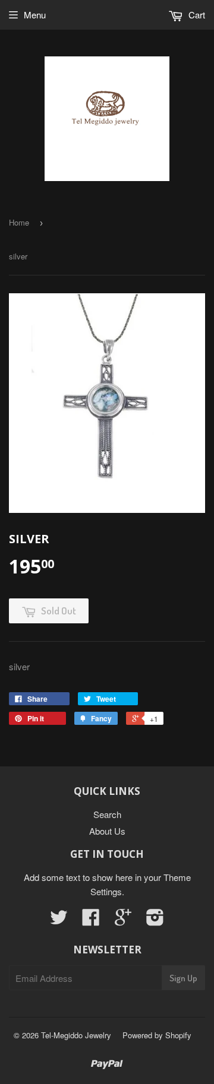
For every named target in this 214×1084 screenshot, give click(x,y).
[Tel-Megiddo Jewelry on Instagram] (155, 920)
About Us (107, 831)
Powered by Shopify (156, 1035)
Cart (195, 14)
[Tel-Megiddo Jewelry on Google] (123, 920)
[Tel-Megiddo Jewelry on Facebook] (91, 920)
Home (19, 222)
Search (107, 814)
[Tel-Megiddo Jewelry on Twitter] (59, 920)
